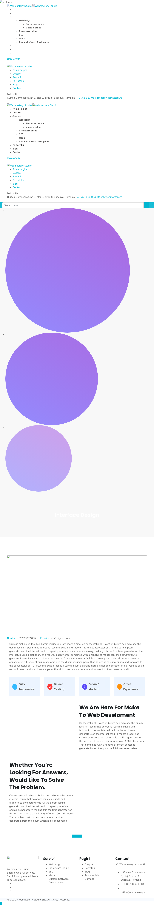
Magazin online (33, 27)
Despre (16, 13)
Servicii (16, 16)
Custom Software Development (34, 42)
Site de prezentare (35, 24)
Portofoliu (18, 45)
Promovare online (28, 31)
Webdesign (24, 20)
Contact (16, 52)
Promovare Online (59, 867)
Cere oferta (13, 58)
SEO (21, 35)
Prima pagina (19, 9)
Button (76, 836)
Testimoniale (92, 875)
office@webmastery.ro (109, 97)
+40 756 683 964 (85, 97)
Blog (15, 49)
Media (22, 38)
